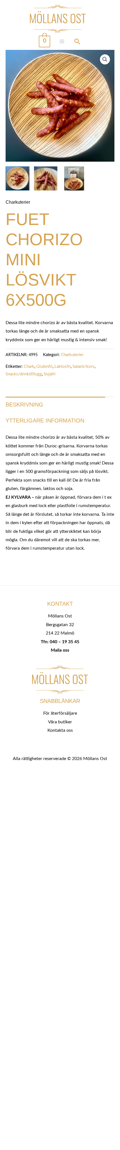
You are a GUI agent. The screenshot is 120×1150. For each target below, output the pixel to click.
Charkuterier (18, 202)
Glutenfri (44, 366)
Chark (29, 366)
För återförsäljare (60, 713)
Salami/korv (84, 366)
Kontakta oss (60, 730)
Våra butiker (60, 722)
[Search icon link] (77, 42)
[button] (105, 59)
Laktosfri (62, 366)
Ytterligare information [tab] (45, 420)
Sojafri (50, 374)
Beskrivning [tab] (24, 404)
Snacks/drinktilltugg (24, 374)
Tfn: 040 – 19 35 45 (60, 642)
